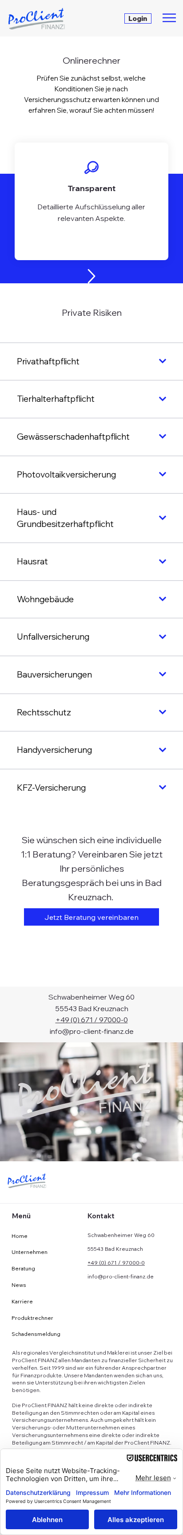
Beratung (23, 1268)
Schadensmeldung (36, 1334)
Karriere (22, 1301)
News (19, 1285)
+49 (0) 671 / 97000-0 (92, 1019)
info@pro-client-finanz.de (92, 1031)
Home (20, 1236)
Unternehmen (30, 1252)
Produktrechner (32, 1318)
